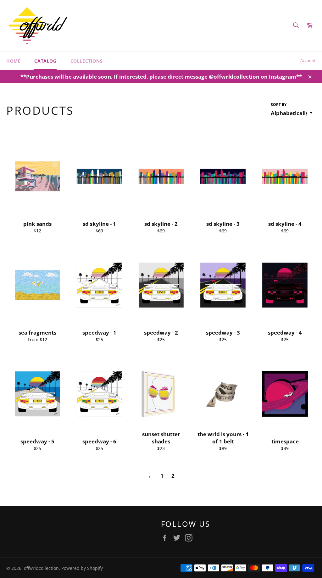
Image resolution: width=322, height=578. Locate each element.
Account (308, 60)
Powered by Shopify (82, 568)
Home (13, 61)
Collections (86, 61)
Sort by (278, 104)
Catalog (45, 61)
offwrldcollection (41, 568)
